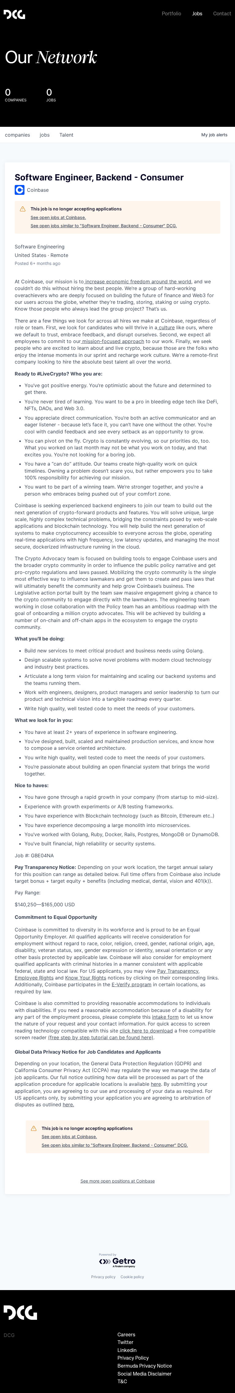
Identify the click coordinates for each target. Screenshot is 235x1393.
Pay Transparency (177, 971)
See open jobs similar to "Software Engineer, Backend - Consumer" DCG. (104, 225)
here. (68, 1104)
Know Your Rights (85, 978)
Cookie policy (132, 1276)
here (156, 1084)
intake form (165, 1017)
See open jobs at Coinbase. (58, 217)
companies (17, 135)
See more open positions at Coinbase (117, 1180)
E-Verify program (131, 984)
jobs (45, 135)
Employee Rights (34, 978)
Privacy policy (103, 1276)
